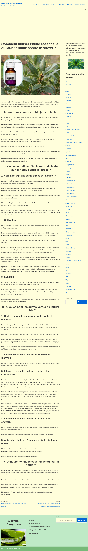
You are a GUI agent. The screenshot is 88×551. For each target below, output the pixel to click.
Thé (66, 276)
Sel (66, 270)
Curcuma (70, 4)
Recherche (68, 298)
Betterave (68, 100)
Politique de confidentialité (37, 530)
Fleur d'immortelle (70, 155)
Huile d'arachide (70, 181)
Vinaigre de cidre (70, 289)
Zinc (66, 292)
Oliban (67, 238)
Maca (67, 213)
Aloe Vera (36, 4)
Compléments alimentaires (73, 142)
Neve (3, 548)
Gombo (67, 171)
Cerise (67, 123)
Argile (67, 91)
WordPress (17, 548)
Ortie (66, 241)
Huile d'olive (69, 184)
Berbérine (68, 97)
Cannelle (68, 116)
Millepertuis (69, 228)
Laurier (67, 209)
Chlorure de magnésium (72, 129)
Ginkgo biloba (45, 4)
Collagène (68, 139)
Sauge (67, 267)
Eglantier (68, 152)
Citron (67, 132)
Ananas (67, 88)
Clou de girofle (69, 136)
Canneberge (69, 113)
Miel (66, 225)
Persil (67, 244)
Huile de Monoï (70, 190)
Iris (66, 200)
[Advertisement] (44, 24)
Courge (67, 145)
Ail (66, 81)
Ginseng (68, 168)
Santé (67, 264)
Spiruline (54, 4)
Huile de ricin (69, 193)
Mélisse (67, 219)
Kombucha (68, 206)
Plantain (68, 254)
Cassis (67, 120)
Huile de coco (69, 187)
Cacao (67, 110)
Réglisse (68, 257)
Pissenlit (68, 251)
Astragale (68, 94)
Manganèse (69, 216)
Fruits (67, 158)
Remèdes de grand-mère (73, 260)
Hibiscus (68, 177)
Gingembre (62, 4)
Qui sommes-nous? (35, 523)
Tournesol (68, 286)
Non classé (68, 235)
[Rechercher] (85, 10)
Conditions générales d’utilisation (40, 526)
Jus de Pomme (70, 203)
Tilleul (67, 283)
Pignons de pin (70, 248)
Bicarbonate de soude (72, 104)
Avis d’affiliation (34, 533)
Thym (67, 280)
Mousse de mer (70, 232)
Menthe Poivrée (70, 222)
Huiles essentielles (80, 4)
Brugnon (68, 107)
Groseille (68, 174)
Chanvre (68, 126)
